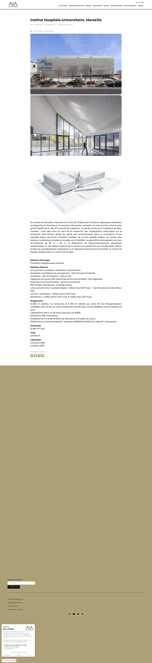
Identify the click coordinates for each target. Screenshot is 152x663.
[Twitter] (78, 614)
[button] (31, 355)
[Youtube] (74, 614)
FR (136, 2)
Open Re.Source (116, 5)
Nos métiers (97, 5)
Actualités (63, 5)
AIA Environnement (65, 24)
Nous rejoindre (130, 5)
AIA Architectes (35, 24)
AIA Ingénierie (50, 24)
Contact (140, 5)
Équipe (106, 5)
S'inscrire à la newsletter (15, 579)
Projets (89, 5)
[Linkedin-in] (83, 614)
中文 (142, 2)
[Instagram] (69, 614)
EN (139, 2)
